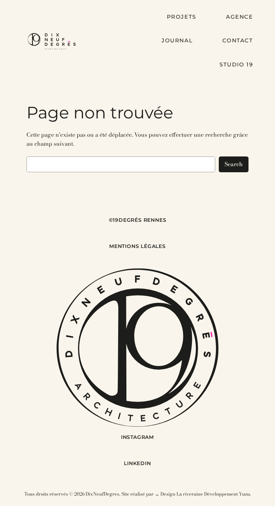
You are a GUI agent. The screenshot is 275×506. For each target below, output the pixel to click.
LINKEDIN (137, 463)
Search (234, 164)
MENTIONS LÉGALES (137, 246)
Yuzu (244, 493)
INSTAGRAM (137, 437)
